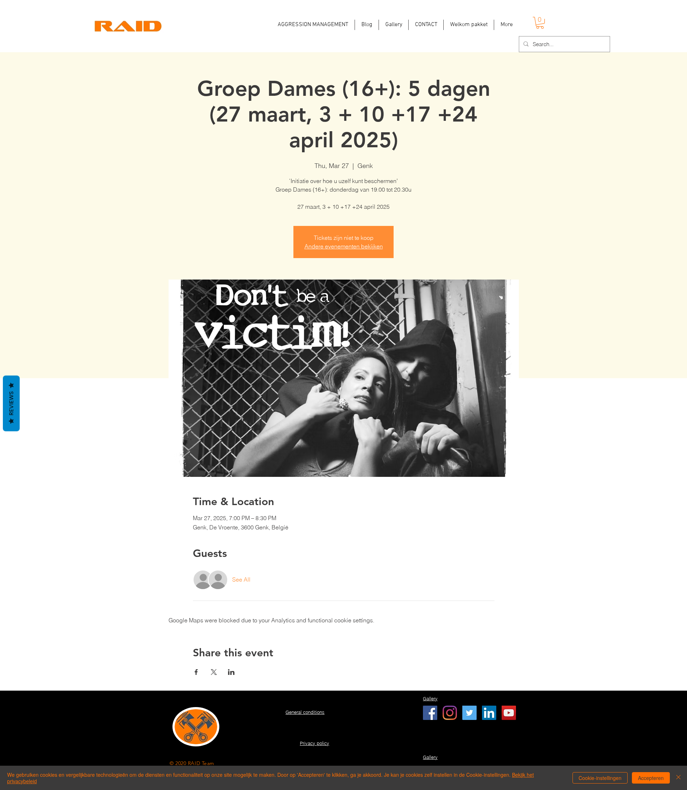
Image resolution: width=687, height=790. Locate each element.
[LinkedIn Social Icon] (489, 713)
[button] (540, 23)
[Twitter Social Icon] (469, 713)
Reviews (11, 403)
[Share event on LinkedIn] (231, 672)
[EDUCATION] (430, 713)
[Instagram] (450, 713)
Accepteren (651, 777)
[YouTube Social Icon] (509, 713)
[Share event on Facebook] (196, 672)
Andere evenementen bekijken (343, 246)
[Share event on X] (213, 672)
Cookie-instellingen (600, 777)
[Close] (678, 777)
